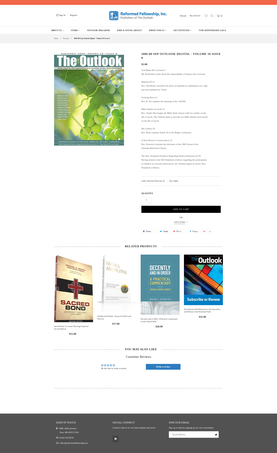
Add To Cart (181, 209)
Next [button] (220, 289)
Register (73, 15)
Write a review (163, 366)
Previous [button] (57, 289)
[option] (73, 292)
